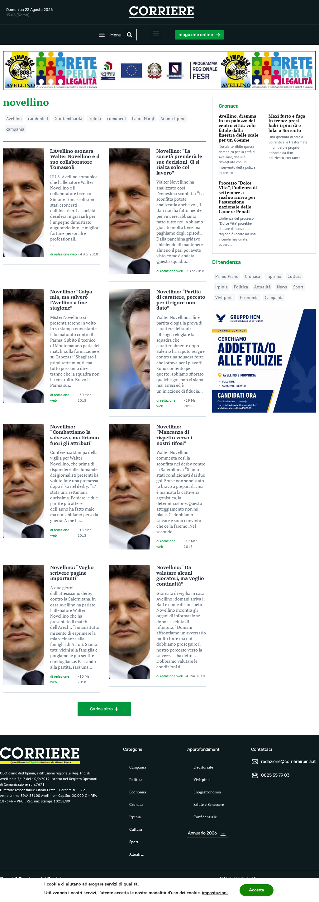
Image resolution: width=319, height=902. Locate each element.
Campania (274, 297)
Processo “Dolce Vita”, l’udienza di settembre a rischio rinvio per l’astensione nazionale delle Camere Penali (238, 197)
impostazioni (215, 893)
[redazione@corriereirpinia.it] (255, 761)
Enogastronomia (207, 792)
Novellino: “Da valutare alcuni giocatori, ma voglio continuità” (180, 575)
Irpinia (221, 287)
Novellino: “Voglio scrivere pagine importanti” (72, 573)
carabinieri (38, 118)
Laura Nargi (143, 118)
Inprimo (273, 276)
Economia (249, 297)
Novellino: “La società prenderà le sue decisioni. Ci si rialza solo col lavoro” (179, 161)
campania (15, 129)
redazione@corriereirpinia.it (288, 761)
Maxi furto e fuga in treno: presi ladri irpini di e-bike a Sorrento (287, 123)
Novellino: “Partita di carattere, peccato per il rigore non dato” (180, 299)
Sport (298, 287)
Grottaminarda (68, 118)
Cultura (295, 276)
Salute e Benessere (208, 804)
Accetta (256, 890)
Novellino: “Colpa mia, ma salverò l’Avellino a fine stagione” (71, 299)
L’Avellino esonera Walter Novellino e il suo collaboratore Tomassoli (74, 159)
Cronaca (252, 276)
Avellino (14, 118)
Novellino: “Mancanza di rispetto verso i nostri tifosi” (174, 434)
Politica (241, 287)
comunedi (116, 118)
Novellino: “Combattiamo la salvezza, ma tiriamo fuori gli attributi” (74, 434)
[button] (129, 34)
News (282, 287)
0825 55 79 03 (275, 775)
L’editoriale (203, 767)
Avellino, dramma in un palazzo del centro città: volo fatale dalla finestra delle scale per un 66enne (239, 128)
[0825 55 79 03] (255, 775)
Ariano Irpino (173, 118)
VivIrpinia (224, 297)
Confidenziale (205, 817)
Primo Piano (227, 276)
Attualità (262, 287)
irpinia (94, 118)
